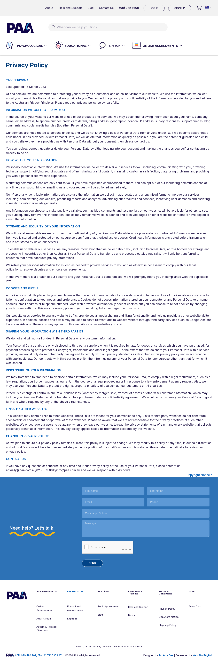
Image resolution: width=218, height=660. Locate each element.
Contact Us (106, 8)
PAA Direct (104, 591)
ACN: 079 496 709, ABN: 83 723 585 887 (38, 655)
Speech (115, 45)
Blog (91, 8)
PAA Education (75, 591)
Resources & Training (135, 592)
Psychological (30, 45)
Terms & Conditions (165, 592)
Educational (76, 45)
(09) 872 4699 (129, 8)
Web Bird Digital (202, 655)
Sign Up (179, 8)
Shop (192, 591)
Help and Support (70, 8)
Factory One (166, 655)
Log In (154, 8)
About (49, 8)
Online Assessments (160, 45)
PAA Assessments (46, 591)
